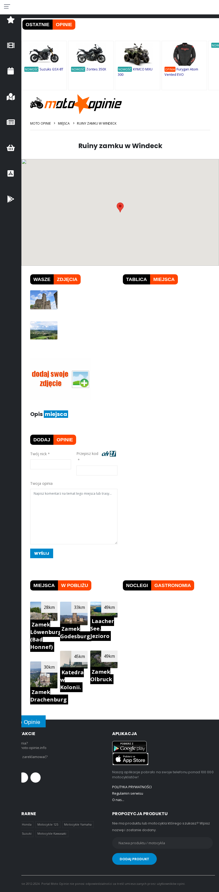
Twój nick (38, 453)
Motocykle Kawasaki (51, 833)
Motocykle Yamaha (78, 824)
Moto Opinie (40, 123)
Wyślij (41, 553)
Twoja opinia (41, 483)
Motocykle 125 (47, 824)
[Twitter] (23, 777)
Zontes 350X (96, 69)
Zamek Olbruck (101, 675)
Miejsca (63, 123)
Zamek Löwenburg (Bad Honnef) (45, 636)
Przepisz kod (88, 453)
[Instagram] (35, 777)
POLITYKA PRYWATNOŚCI (132, 786)
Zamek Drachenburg (48, 695)
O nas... (118, 799)
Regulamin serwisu (127, 793)
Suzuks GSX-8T (51, 69)
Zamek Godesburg (75, 632)
